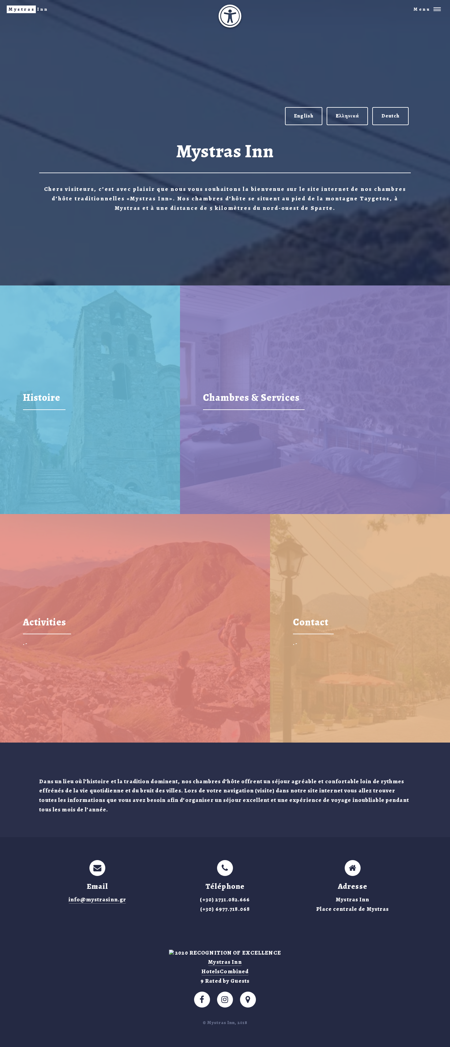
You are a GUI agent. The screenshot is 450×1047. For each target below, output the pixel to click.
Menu (422, 9)
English (303, 115)
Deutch (390, 115)
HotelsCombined (225, 971)
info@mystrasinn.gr (97, 899)
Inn (28, 9)
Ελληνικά (347, 115)
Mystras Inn (225, 962)
